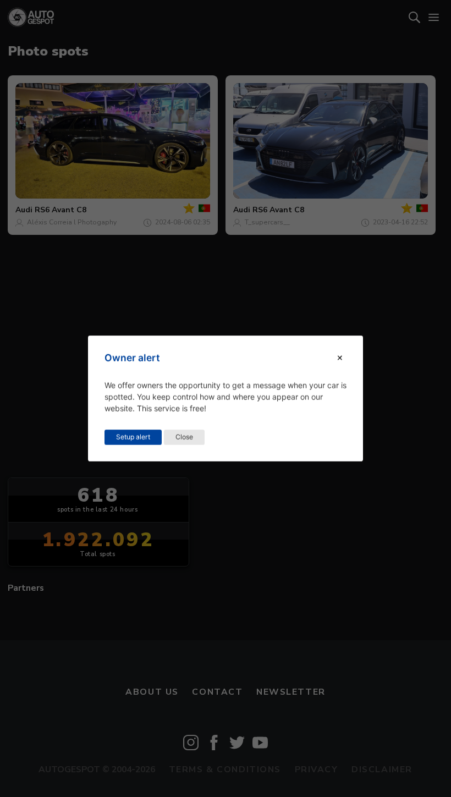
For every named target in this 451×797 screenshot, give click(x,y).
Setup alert (133, 437)
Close (184, 437)
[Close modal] (339, 358)
